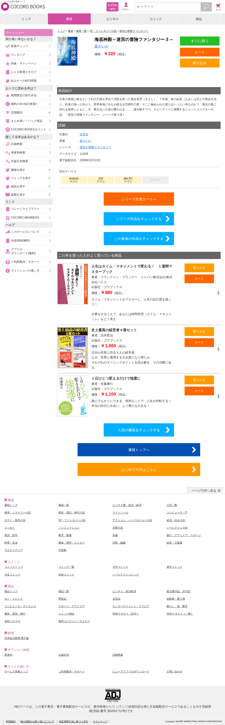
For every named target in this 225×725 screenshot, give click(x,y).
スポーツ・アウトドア (71, 606)
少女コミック (12, 574)
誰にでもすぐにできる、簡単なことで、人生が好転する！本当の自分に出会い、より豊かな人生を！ (131, 403)
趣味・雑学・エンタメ (71, 542)
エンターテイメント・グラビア (130, 606)
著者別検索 (18, 152)
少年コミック (120, 566)
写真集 (62, 550)
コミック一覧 (66, 566)
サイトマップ (100, 721)
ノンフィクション (69, 527)
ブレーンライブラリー (25, 208)
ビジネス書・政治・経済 (127, 505)
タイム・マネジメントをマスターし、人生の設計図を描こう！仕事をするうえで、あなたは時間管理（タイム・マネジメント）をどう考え (131, 309)
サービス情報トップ (16, 671)
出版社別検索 (19, 161)
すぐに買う (200, 41)
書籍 (69, 19)
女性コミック (66, 574)
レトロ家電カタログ (24, 72)
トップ (26, 19)
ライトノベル (120, 512)
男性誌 (62, 598)
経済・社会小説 (176, 520)
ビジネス (112, 19)
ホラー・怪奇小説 (14, 520)
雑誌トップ (11, 591)
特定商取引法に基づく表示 (73, 721)
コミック (156, 19)
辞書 (115, 535)
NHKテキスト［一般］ (180, 613)
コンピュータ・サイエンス (20, 606)
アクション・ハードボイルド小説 (132, 520)
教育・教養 (65, 535)
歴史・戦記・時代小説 (71, 512)
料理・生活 (11, 542)
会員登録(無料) (20, 240)
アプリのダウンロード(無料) (23, 251)
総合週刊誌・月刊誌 (178, 591)
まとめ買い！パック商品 (26, 120)
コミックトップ (13, 566)
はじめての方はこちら (138, 469)
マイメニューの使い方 (25, 270)
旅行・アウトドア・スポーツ (184, 535)
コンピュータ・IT (177, 512)
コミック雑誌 (66, 613)
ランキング (18, 54)
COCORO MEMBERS (25, 217)
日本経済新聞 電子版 (16, 638)
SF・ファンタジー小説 (71, 520)
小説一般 (172, 505)
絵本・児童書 (174, 542)
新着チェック (19, 46)
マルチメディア (13, 550)
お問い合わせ (174, 671)
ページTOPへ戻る (203, 490)
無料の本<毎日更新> (24, 104)
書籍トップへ (138, 450)
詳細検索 (16, 144)
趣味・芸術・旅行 (14, 613)
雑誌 (199, 19)
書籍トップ (11, 505)
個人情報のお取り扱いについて (37, 721)
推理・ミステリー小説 (17, 512)
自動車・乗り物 (176, 598)
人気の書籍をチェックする (139, 430)
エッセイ (9, 527)
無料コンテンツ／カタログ (74, 621)
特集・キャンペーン (24, 63)
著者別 (8, 654)
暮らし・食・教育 (177, 606)
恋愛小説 (117, 527)
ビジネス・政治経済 (124, 591)
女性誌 (116, 598)
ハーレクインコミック (125, 574)
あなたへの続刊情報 (24, 80)
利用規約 (11, 721)
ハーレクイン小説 (177, 527)
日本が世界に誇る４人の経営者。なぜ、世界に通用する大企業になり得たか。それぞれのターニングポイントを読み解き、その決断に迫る (131, 360)
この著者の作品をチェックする (138, 239)
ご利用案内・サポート (25, 261)
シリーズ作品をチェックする (139, 219)
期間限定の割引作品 (24, 95)
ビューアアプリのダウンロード (130, 671)
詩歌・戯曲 (119, 542)
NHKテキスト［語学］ (125, 613)
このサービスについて (25, 232)
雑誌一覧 (63, 591)
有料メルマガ (12, 621)
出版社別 (63, 654)
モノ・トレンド (13, 598)
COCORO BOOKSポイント (28, 129)
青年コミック (174, 566)
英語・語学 (11, 535)
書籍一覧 (63, 505)
